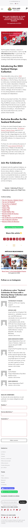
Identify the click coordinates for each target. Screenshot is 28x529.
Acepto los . (10, 505)
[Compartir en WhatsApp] (23, 239)
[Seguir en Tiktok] (20, 510)
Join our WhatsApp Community (15, 227)
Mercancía (3, 480)
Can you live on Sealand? (9, 204)
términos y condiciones (12, 505)
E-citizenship (3, 484)
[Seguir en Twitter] (5, 510)
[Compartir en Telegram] (17, 239)
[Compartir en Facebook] (4, 239)
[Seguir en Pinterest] (14, 510)
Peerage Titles (6, 216)
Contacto (3, 456)
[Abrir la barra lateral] (2, 266)
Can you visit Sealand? (8, 202)
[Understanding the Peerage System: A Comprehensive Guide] (6, 245)
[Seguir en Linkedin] (11, 510)
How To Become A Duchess (10, 220)
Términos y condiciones (6, 458)
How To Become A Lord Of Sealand (12, 218)
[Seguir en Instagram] (8, 510)
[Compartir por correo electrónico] (20, 239)
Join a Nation (4, 467)
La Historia (3, 452)
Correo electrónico (7, 412)
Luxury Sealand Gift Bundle (15, 146)
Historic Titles (6, 208)
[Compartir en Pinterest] (11, 239)
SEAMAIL (3, 482)
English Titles (6, 210)
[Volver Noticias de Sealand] (14, 245)
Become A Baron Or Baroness (10, 221)
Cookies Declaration (5, 465)
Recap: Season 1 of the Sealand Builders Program (14, 271)
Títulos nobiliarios (5, 478)
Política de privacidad (5, 461)
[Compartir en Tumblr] (14, 239)
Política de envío (4, 463)
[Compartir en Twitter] (7, 239)
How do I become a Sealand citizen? (12, 200)
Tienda (2, 475)
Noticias (3, 454)
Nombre (4, 405)
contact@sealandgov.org (15, 1)
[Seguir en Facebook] (2, 510)
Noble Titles (5, 206)
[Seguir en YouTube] (17, 510)
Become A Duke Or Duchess (10, 214)
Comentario (5, 419)
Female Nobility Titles (8, 212)
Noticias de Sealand (7, 33)
